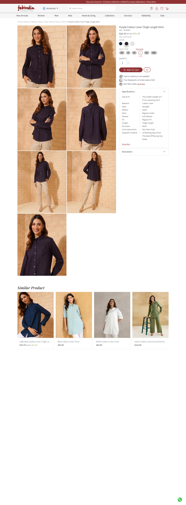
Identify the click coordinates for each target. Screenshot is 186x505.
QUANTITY (123, 58)
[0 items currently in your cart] (166, 8)
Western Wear (37, 22)
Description (127, 151)
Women (27, 22)
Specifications (128, 91)
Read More (141, 84)
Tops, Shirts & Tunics (52, 22)
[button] (120, 43)
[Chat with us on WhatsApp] (180, 499)
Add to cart (133, 69)
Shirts (64, 22)
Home (19, 22)
